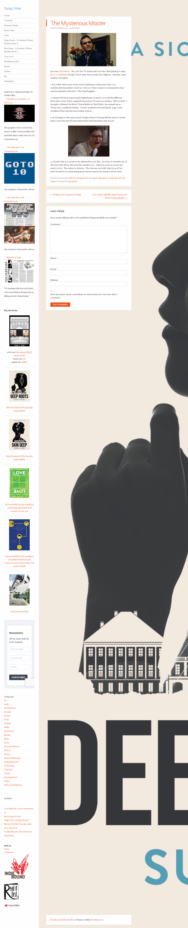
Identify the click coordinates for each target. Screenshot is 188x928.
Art (5, 700)
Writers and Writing (13, 785)
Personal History (11, 746)
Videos (7, 781)
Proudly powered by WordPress (62, 920)
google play (21, 507)
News (6, 742)
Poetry (7, 754)
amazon (16, 407)
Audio (6, 704)
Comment (56, 224)
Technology (9, 765)
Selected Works (11, 25)
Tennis (7, 773)
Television (8, 769)
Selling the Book (11, 761)
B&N (29, 352)
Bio (5, 76)
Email (53, 269)
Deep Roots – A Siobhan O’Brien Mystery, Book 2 (18, 42)
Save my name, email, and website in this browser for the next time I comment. (83, 296)
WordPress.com (97, 920)
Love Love (8, 56)
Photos (7, 750)
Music (6, 738)
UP (23, 355)
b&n (23, 407)
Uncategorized (82, 178)
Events (7, 66)
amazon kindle (19, 566)
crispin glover (102, 178)
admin (77, 28)
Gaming (7, 723)
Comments (9, 852)
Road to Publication (12, 758)
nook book (28, 562)
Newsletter (9, 81)
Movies (72, 178)
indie (26, 611)
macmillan (12, 559)
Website (54, 280)
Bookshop (20, 352)
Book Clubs (9, 30)
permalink (73, 181)
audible (24, 362)
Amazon (17, 355)
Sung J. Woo (12, 8)
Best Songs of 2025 (12, 816)
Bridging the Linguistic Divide (65, 194)
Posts (6, 849)
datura (9, 407)
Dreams (7, 711)
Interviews (9, 731)
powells (13, 504)
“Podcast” (8, 20)
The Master (64, 71)
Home (7, 15)
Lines (6, 35)
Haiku (6, 727)
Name (54, 258)
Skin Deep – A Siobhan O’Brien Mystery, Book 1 (18, 50)
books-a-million (25, 504)
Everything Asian (11, 61)
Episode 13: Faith (14, 257)
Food (6, 719)
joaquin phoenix (115, 178)
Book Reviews (10, 708)
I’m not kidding (58, 74)
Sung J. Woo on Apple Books (16, 820)
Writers (7, 71)
